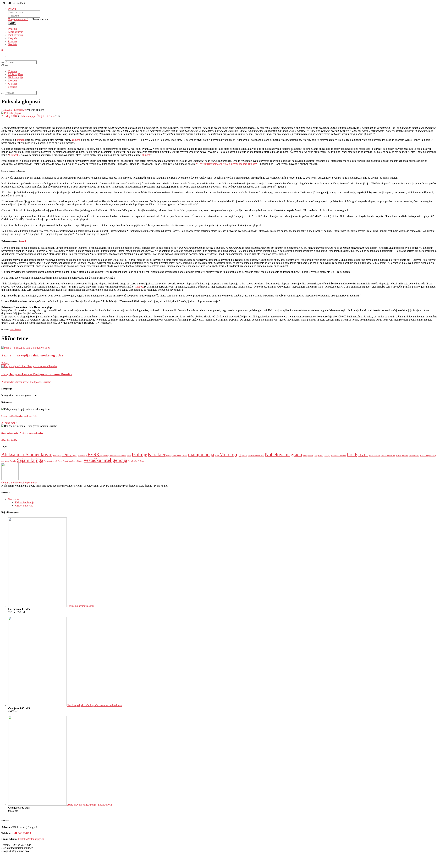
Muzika (251, 455)
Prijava (12, 8)
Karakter (157, 454)
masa (217, 455)
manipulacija (201, 454)
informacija (104, 455)
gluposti (76, 139)
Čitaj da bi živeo (45, 116)
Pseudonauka (414, 455)
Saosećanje (48, 461)
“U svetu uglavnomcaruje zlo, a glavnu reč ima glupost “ (226, 163)
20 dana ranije (9, 422)
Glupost (13, 154)
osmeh (310, 455)
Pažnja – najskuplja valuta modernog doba (32, 355)
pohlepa (327, 455)
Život (142, 461)
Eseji (75, 455)
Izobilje (139, 454)
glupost (146, 154)
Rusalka (46, 382)
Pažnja (5, 363)
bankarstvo (57, 455)
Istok (129, 455)
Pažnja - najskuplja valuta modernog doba (19, 416)
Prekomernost (374, 455)
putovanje (5, 461)
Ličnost (184, 455)
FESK (93, 454)
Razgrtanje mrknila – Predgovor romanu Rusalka (36, 374)
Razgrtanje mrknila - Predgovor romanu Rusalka (22, 433)
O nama (12, 41)
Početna (12, 28)
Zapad (130, 461)
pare (315, 455)
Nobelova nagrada (283, 454)
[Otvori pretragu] (2, 62)
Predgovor (35, 382)
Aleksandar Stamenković (15, 382)
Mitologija (230, 454)
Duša (67, 454)
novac (305, 455)
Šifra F (136, 461)
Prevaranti (391, 455)
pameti (20, 139)
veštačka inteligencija (105, 460)
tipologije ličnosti (76, 461)
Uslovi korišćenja (24, 502)
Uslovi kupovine (24, 505)
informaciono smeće (118, 455)
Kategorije (7, 395)
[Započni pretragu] (2, 93)
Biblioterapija (15, 35)
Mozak (244, 455)
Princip (405, 455)
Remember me (40, 19)
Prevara (384, 455)
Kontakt (12, 44)
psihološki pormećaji (428, 455)
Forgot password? (18, 19)
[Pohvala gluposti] (11, 113)
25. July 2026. (9, 439)
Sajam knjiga (30, 460)
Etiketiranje (82, 455)
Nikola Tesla (259, 455)
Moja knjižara (15, 31)
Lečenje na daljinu (173, 455)
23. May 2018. (9, 116)
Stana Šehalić (15, 330)
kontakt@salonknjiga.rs (31, 839)
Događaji (13, 38)
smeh (55, 461)
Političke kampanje (338, 455)
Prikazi (399, 455)
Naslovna (6, 109)
